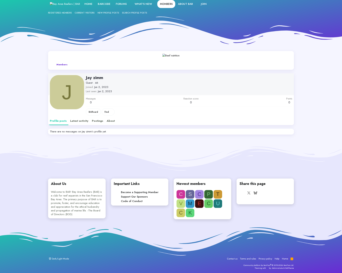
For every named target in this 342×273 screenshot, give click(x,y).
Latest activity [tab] (79, 121)
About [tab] (111, 121)
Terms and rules (248, 258)
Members (166, 4)
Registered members (60, 12)
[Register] (280, 4)
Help (277, 258)
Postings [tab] (97, 121)
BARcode (104, 4)
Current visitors (85, 12)
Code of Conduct (131, 201)
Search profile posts (134, 12)
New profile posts (108, 12)
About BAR (185, 4)
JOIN (204, 4)
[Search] (288, 4)
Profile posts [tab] (58, 121)
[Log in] (273, 4)
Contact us (232, 258)
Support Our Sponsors (134, 197)
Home (88, 4)
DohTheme (289, 268)
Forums (121, 4)
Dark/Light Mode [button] (60, 258)
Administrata (277, 268)
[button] (129, 4)
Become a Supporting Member (140, 192)
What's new (143, 4)
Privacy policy (265, 258)
